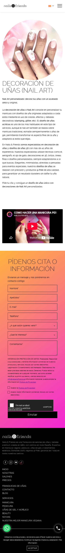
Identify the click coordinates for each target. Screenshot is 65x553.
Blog (5, 493)
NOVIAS (6, 517)
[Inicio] (15, 5)
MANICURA (7, 502)
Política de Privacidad (28, 382)
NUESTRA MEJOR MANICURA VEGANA (21, 520)
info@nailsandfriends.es (16, 379)
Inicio (5, 469)
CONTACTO (8, 489)
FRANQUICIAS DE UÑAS (14, 486)
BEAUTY (6, 513)
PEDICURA (7, 506)
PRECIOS (6, 480)
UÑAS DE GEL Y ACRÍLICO (15, 509)
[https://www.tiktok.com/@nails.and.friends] (21, 462)
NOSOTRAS (8, 473)
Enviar (32, 414)
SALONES (7, 476)
